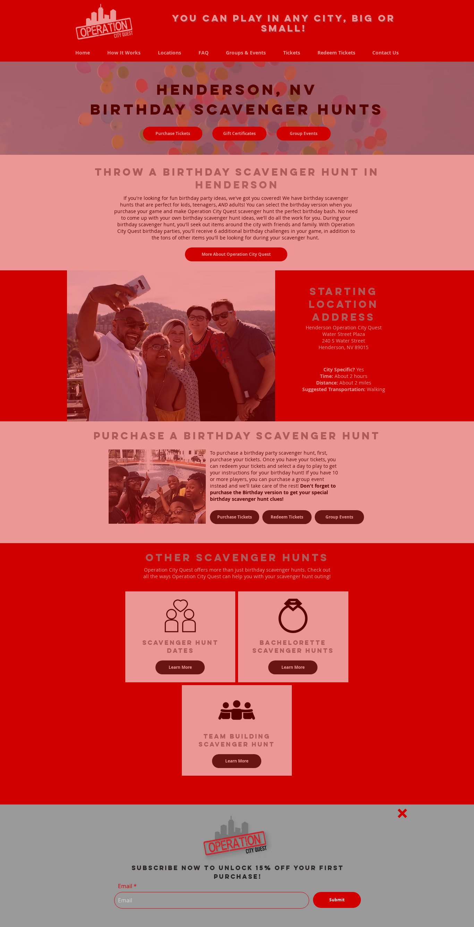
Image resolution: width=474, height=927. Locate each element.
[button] (402, 813)
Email (125, 886)
